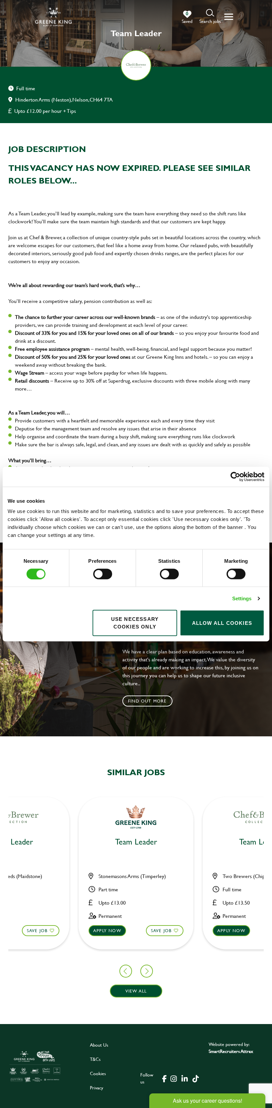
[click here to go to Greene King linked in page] (185, 1078)
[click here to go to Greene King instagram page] (174, 1078)
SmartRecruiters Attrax (231, 1051)
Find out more (147, 701)
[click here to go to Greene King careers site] (35, 1066)
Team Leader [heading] (136, 842)
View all (136, 991)
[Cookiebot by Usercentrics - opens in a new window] (235, 476)
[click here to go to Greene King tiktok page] (196, 1078)
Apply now (107, 930)
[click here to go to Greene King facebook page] (165, 1078)
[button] (210, 17)
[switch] (102, 573)
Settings (242, 598)
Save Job (37, 930)
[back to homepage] (53, 17)
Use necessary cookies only (135, 622)
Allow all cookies (222, 623)
